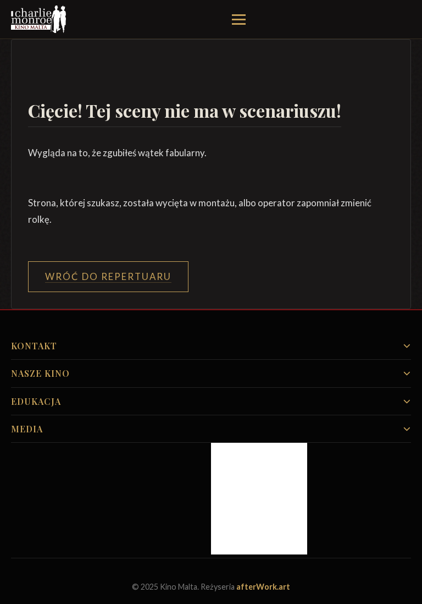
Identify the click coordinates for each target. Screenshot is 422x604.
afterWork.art (263, 586)
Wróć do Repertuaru (108, 276)
